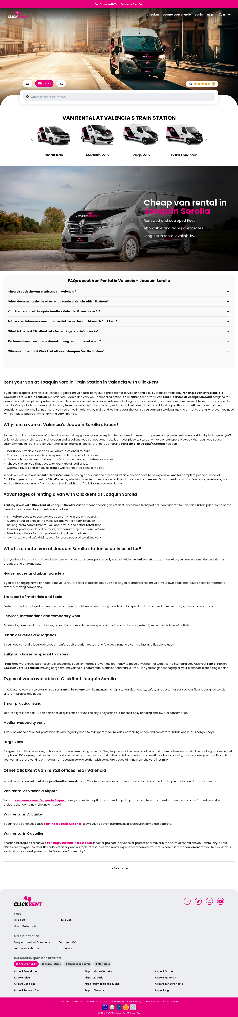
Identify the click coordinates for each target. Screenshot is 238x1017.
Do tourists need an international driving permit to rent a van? (54, 341)
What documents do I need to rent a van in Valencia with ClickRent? (58, 301)
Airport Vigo (163, 990)
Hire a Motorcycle (25, 926)
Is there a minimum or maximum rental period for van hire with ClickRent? (62, 321)
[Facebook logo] (187, 901)
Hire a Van (65, 920)
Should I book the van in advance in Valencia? (42, 292)
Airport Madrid (94, 977)
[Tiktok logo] (198, 901)
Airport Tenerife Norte (169, 984)
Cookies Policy (152, 1001)
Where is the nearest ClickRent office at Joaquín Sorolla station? (56, 351)
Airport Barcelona (25, 971)
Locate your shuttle (177, 15)
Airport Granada (165, 971)
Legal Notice (117, 1001)
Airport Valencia (95, 990)
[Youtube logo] (220, 901)
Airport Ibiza (22, 977)
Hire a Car (20, 920)
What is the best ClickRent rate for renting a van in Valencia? (53, 331)
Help (210, 15)
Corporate (65, 948)
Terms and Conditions (71, 1001)
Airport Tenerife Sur (26, 990)
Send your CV (67, 942)
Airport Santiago (25, 984)
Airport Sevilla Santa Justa (102, 984)
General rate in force (96, 1001)
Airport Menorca (165, 977)
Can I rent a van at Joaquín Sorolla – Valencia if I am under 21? (54, 311)
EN (224, 15)
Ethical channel (171, 1001)
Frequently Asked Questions (32, 942)
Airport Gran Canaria (98, 971)
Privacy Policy (134, 1001)
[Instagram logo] (209, 901)
